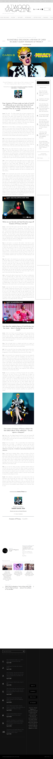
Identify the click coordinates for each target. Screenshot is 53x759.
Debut (18, 37)
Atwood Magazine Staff (27, 44)
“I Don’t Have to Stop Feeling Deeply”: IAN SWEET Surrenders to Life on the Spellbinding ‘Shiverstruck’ (43, 135)
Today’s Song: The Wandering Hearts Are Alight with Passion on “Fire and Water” (11, 587)
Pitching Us (38, 1)
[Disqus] (18, 606)
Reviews (26, 37)
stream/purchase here (18, 491)
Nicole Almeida (22, 87)
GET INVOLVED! (33, 702)
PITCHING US (32, 691)
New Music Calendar (14, 1)
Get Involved (31, 1)
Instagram (18, 508)
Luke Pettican (14, 87)
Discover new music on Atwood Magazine (18, 511)
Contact (43, 1)
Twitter (23, 508)
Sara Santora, (20, 86)
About (7, 1)
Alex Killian (30, 86)
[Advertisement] (26, 28)
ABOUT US (33, 685)
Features (20, 37)
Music (23, 37)
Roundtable (29, 37)
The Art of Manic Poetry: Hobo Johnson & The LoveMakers (24, 586)
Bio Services (48, 1)
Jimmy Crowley (14, 86)
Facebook (14, 508)
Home (3, 1)
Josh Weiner (25, 86)
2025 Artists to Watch (23, 1)
